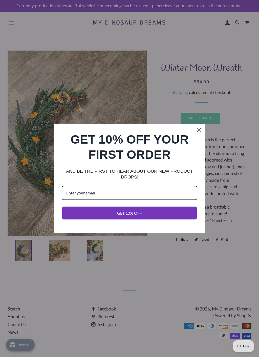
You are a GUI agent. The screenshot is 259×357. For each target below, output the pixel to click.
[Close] (199, 130)
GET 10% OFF (129, 213)
